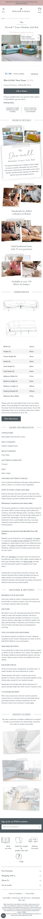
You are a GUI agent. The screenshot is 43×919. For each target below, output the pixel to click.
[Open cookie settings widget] (3, 915)
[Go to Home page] (21, 10)
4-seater (37, 538)
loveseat (29, 538)
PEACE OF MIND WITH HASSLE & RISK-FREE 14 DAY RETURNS (30, 110)
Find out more (9, 103)
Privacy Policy (30, 894)
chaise (12, 546)
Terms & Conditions (15, 894)
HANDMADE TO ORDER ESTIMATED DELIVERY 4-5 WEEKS (12, 110)
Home (3, 18)
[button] (22, 48)
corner (20, 546)
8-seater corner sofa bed (20, 541)
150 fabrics (12, 557)
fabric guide (28, 562)
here (32, 703)
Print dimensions (11, 419)
